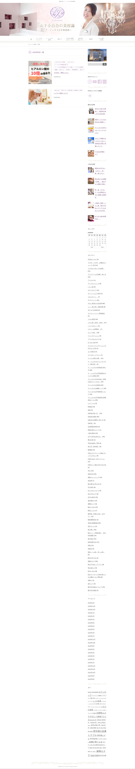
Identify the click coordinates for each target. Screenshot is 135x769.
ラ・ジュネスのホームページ (39, 39)
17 (102, 241)
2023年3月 (91, 656)
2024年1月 (91, 636)
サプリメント (92, 300)
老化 (91, 751)
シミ (91, 701)
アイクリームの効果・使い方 (97, 274)
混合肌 (90, 480)
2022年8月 (91, 679)
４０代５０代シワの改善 (60, 62)
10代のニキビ (92, 259)
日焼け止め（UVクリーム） (96, 459)
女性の (89, 725)
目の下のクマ (92, 494)
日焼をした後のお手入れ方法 (97, 465)
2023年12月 (91, 639)
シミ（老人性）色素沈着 (95, 307)
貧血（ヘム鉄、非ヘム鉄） (96, 552)
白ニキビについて (93, 490)
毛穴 (89, 471)
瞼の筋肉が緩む (98, 747)
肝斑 (89, 545)
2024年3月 (91, 633)
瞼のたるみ (91, 507)
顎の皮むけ (91, 568)
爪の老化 (90, 487)
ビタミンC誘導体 (94, 329)
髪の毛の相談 (92, 590)
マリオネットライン (94, 355)
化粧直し (90, 423)
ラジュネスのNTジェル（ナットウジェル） (101, 130)
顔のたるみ (57, 90)
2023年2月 (91, 659)
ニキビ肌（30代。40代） (96, 322)
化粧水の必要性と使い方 (95, 420)
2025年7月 (91, 613)
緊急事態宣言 (92, 520)
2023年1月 (91, 662)
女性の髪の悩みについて (80, 39)
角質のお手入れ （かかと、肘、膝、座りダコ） (100, 171)
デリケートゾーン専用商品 (96, 313)
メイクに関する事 (94, 358)
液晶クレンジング (93, 477)
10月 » (102, 247)
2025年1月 (91, 619)
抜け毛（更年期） (93, 446)
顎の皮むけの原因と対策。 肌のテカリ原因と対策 (100, 181)
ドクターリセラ (98, 706)
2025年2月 (91, 616)
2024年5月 (91, 629)
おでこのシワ (71, 62)
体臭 (89, 410)
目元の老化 (91, 497)
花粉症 (90, 549)
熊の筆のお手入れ (93, 484)
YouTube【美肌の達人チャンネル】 (70, 39)
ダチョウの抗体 (93, 310)
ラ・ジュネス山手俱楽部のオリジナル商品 (63, 67)
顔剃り (90, 580)
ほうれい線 (91, 342)
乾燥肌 (90, 407)
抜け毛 (99, 728)
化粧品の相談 (92, 416)
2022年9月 (91, 676)
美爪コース (91, 526)
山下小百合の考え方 (95, 436)
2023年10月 (91, 642)
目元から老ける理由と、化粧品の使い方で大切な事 (100, 111)
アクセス (90, 280)
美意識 (104, 747)
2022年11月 (91, 669)
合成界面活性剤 (93, 426)
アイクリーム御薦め (97, 695)
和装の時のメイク (93, 430)
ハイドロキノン (93, 326)
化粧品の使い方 (93, 413)
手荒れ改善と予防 (93, 443)
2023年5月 (91, 649)
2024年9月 (91, 623)
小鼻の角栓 (91, 433)
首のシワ (82, 69)
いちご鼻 (90, 287)
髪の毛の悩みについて (95, 587)
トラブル (92, 706)
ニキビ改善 (91, 319)
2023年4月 (91, 652)
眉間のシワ (91, 504)
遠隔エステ (60, 39)
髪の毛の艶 (102, 755)
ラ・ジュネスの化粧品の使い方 (61, 64)
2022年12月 (91, 666)
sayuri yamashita (93, 692)
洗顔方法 (90, 474)
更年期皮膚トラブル (96, 738)
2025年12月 (91, 606)
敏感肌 (56, 69)
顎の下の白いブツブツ (95, 564)
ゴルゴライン (93, 297)
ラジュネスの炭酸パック (95, 388)
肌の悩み (90, 539)
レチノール (91, 403)
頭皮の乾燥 (95, 755)
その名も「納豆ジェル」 (61, 72)
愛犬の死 (90, 440)
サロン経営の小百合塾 (101, 39)
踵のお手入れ (92, 558)
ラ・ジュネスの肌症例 (49, 39)
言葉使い (94, 751)
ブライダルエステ (93, 339)
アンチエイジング (93, 283)
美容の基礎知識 (93, 523)
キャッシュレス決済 (94, 293)
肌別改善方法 (75, 69)
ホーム (31, 39)
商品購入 (91, 39)
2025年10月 (91, 609)
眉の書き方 (91, 500)
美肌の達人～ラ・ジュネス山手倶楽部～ (67, 1)
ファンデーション (93, 336)
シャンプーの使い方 (95, 704)
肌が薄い (68, 69)
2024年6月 (91, 626)
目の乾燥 (96, 745)
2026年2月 (91, 603)
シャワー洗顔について (61, 93)
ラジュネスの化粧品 (79, 67)
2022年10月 (91, 672)
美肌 (89, 751)
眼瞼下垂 (92, 747)
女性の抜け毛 (95, 725)
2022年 (34, 44)
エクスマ (97, 698)
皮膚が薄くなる (95, 742)
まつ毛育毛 (91, 351)
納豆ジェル (62, 69)
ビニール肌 (92, 332)
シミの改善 (97, 701)
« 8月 (92, 247)
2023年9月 (91, 646)
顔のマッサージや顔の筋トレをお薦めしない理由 (71, 90)
